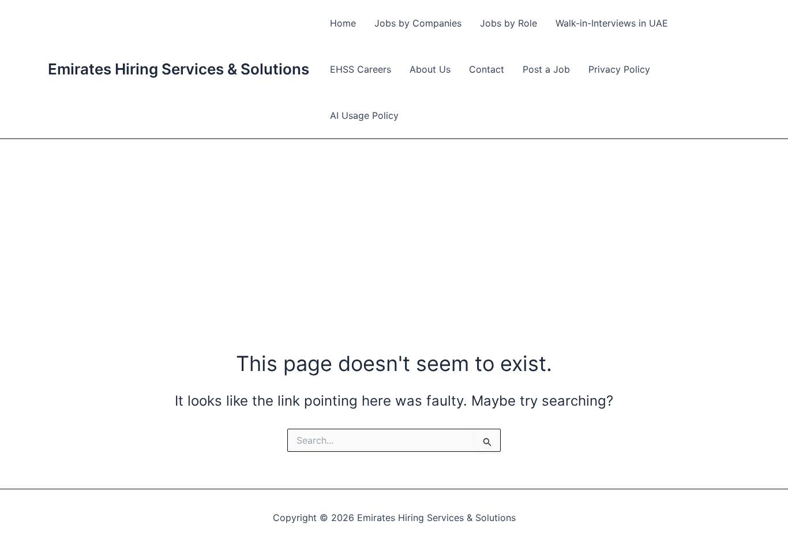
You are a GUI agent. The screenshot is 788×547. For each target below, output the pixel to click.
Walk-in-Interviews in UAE (612, 23)
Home (343, 23)
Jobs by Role (508, 23)
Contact (486, 69)
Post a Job (546, 69)
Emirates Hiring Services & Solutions (178, 69)
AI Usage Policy (364, 115)
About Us (430, 69)
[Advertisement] (394, 225)
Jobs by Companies (417, 23)
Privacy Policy (619, 69)
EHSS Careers (360, 69)
